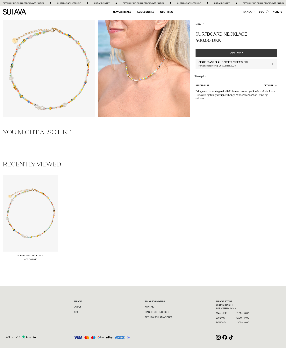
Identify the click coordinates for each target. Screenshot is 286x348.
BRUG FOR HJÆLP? (155, 301)
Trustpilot (200, 76)
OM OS (78, 306)
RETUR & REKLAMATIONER (158, 317)
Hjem (198, 24)
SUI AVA (78, 301)
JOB (76, 312)
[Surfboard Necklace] (30, 213)
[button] (145, 11)
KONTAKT (150, 306)
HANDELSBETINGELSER (157, 312)
